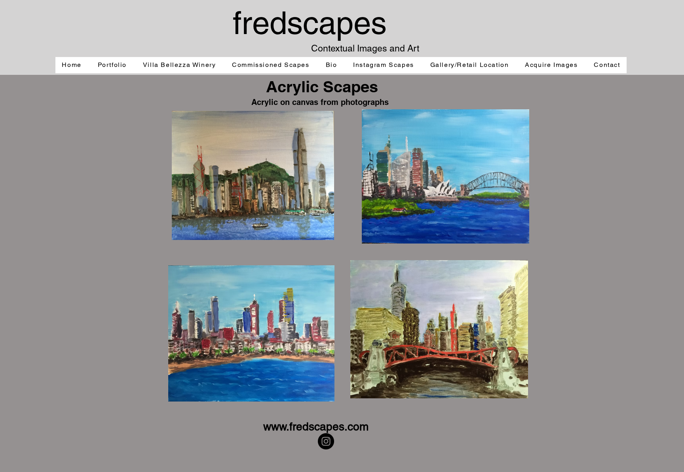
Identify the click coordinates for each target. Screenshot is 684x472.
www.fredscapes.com (316, 426)
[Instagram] (326, 441)
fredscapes (310, 22)
